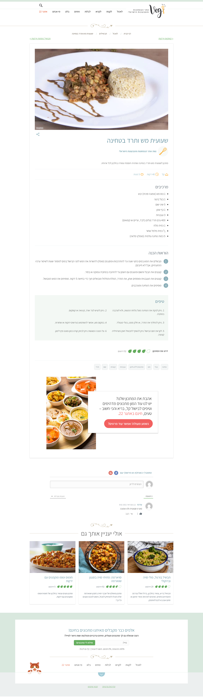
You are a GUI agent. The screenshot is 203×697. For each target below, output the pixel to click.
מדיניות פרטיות (108, 686)
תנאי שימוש (93, 686)
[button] (101, 674)
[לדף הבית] (147, 11)
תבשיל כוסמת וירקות (41, 38)
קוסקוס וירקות (165, 38)
